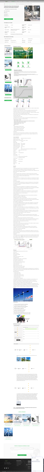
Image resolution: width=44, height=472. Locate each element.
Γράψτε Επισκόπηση (18, 340)
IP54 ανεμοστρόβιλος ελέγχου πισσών (20, 407)
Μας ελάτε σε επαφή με (25, 1)
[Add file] (32, 471)
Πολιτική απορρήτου (4, 471)
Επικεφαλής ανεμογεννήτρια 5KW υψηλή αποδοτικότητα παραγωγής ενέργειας (7, 69)
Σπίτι (10, 1)
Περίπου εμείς (20, 1)
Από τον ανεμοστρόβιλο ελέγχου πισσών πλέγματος (19, 408)
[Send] (42, 471)
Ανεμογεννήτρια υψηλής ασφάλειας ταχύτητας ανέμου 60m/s (8, 437)
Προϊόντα (13, 1)
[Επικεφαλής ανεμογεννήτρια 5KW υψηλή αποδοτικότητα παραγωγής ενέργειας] (26, 418)
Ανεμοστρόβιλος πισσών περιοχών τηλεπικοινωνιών (31, 407)
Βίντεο (16, 1)
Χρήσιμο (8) (33, 368)
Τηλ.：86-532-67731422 (7, 462)
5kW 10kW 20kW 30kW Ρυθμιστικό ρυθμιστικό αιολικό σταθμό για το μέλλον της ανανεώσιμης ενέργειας (8, 56)
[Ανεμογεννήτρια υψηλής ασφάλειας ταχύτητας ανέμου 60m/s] (8, 432)
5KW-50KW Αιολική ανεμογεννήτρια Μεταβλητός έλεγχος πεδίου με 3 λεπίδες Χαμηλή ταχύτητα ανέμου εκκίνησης (8, 423)
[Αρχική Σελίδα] (6, 1)
